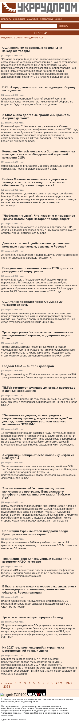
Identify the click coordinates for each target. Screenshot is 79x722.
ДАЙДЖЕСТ (32, 19)
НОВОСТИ (6, 19)
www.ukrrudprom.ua (10, 708)
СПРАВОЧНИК (47, 19)
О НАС (58, 19)
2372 (69, 683)
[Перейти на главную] (39, 15)
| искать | (64, 26)
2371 (59, 683)
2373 (6, 686)
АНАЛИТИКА (19, 19)
